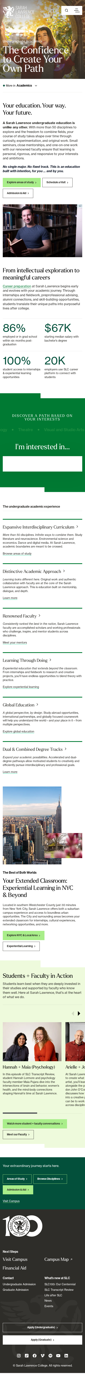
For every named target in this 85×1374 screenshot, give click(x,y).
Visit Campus (15, 1259)
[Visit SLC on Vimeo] (42, 1355)
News (48, 1300)
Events (48, 1306)
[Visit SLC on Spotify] (50, 1355)
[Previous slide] (73, 1013)
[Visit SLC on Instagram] (18, 1355)
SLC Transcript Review (59, 1289)
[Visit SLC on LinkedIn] (66, 1355)
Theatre (18, 429)
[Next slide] (79, 1013)
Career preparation (17, 286)
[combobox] (42, 464)
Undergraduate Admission (19, 1284)
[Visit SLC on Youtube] (58, 1355)
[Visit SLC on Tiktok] (26, 1355)
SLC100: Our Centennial (60, 1284)
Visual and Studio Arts (57, 429)
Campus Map (62, 1259)
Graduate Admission (16, 1289)
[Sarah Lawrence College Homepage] (22, 1226)
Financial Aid (14, 1268)
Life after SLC (53, 1295)
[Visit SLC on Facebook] (34, 1355)
